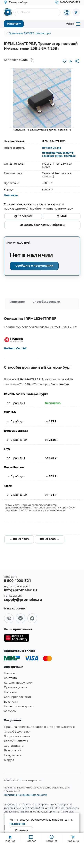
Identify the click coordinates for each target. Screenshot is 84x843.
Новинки (10, 692)
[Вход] (67, 13)
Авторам (10, 711)
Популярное (13, 755)
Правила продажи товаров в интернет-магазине (39, 727)
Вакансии (11, 701)
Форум (9, 760)
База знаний (12, 750)
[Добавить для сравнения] (70, 61)
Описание (11, 195)
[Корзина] (76, 12)
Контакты (10, 678)
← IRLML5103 (19, 539)
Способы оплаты (16, 741)
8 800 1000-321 (17, 581)
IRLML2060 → (49, 539)
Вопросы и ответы (17, 736)
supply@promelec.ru (23, 600)
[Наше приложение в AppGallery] (16, 638)
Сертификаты (14, 746)
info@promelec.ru (20, 590)
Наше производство (18, 706)
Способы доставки (46, 301)
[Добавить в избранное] (64, 61)
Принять (21, 830)
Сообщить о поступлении (34, 265)
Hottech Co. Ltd (51, 148)
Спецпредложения (17, 697)
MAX (63, 216)
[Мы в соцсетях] (9, 618)
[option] (42, 98)
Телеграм (25, 216)
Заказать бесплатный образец (42, 225)
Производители (15, 687)
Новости (10, 673)
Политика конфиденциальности (25, 794)
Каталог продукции (18, 683)
